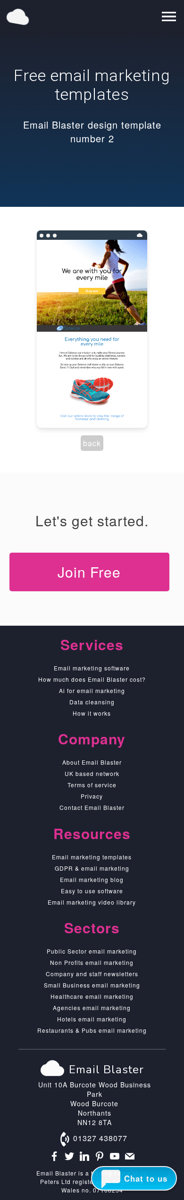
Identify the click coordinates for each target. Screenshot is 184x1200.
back (92, 443)
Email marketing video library (92, 902)
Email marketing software (92, 668)
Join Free (89, 572)
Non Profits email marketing (92, 962)
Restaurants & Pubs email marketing (92, 1030)
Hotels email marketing (91, 1019)
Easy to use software (92, 891)
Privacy (92, 796)
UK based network (92, 773)
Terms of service (92, 785)
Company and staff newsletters (92, 974)
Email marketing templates (92, 857)
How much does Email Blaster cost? (92, 679)
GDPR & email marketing (92, 868)
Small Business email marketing (92, 985)
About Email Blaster (92, 762)
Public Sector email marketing (92, 951)
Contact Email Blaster (92, 807)
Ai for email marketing (92, 690)
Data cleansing (92, 702)
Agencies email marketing (92, 1008)
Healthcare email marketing (92, 996)
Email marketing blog (92, 879)
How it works (92, 713)
